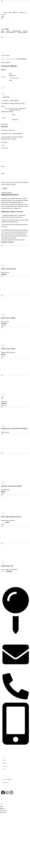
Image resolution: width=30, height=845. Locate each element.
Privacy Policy (6, 782)
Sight (7, 569)
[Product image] (15, 304)
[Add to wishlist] (15, 266)
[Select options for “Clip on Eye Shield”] (3, 346)
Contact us (5, 766)
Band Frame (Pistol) (8, 269)
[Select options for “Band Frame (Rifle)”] (3, 315)
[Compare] (11, 266)
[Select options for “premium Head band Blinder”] (3, 483)
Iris (2, 398)
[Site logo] (15, 6)
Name (3, 166)
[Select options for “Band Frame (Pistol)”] (3, 266)
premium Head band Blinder (11, 486)
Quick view (7, 266)
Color (3, 77)
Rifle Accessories (10, 520)
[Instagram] (11, 792)
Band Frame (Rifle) (8, 318)
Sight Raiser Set (7, 566)
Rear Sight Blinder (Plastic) (11, 517)
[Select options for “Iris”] (3, 395)
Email (3, 173)
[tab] (11, 108)
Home (2, 59)
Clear (10, 80)
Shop (4, 769)
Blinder (13, 59)
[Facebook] (3, 792)
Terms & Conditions (7, 779)
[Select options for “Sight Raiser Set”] (3, 563)
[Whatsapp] (7, 792)
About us (5, 763)
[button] (3, 514)
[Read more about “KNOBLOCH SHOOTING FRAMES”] (3, 425)
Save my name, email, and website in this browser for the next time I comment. (14, 183)
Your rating (4, 142)
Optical (8, 59)
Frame (7, 272)
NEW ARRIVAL (13, 569)
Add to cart (6, 97)
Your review (4, 148)
